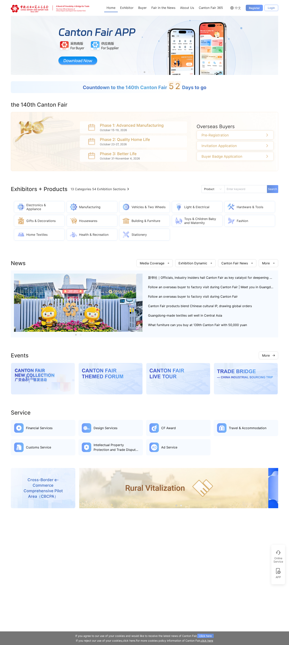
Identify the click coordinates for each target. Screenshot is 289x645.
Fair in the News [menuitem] (163, 8)
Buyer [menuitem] (142, 8)
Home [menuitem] (111, 8)
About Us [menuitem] (187, 8)
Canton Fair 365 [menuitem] (211, 8)
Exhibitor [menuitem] (126, 8)
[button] (135, 72)
